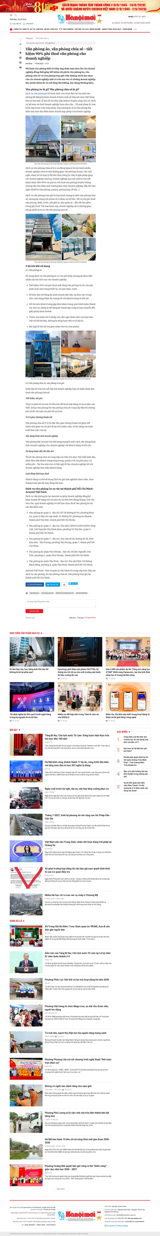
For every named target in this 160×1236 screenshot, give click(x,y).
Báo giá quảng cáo (135, 1218)
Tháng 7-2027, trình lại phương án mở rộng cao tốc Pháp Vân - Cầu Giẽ (78, 817)
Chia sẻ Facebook (35, 584)
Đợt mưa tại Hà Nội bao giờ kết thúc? (135, 749)
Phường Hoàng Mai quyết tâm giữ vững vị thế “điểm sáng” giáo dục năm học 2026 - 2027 (76, 1168)
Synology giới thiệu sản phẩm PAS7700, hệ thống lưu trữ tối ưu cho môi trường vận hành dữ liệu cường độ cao (79, 672)
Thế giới (77, 29)
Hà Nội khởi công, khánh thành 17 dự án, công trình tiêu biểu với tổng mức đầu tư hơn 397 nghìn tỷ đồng (77, 764)
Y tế (60, 29)
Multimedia (68, 29)
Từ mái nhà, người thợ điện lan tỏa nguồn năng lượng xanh (75, 1033)
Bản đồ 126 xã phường (123, 23)
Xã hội (46, 29)
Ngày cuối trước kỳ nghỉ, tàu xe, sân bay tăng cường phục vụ (77, 788)
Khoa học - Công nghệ (122, 29)
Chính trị (17, 29)
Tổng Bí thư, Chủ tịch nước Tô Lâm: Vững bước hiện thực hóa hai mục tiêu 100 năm (77, 737)
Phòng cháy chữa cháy (54, 899)
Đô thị (32, 29)
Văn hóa (39, 29)
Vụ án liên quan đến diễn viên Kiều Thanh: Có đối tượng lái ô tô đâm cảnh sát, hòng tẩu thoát (136, 787)
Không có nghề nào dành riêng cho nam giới (68, 1086)
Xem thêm (61, 1189)
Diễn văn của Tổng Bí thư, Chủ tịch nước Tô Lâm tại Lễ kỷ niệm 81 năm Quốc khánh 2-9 (78, 955)
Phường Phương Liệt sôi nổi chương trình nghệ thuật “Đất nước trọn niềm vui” (78, 1061)
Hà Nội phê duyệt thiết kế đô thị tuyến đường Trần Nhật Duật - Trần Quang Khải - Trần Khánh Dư (136, 761)
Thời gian (80, 618)
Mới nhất (30, 24)
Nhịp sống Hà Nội (143, 23)
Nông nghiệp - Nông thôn (101, 29)
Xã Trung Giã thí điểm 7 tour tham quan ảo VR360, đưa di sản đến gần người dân (77, 928)
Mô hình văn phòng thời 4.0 (64, 593)
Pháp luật (49, 875)
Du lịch (85, 29)
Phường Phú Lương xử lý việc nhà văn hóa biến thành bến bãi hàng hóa (77, 1114)
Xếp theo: (72, 618)
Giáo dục (54, 29)
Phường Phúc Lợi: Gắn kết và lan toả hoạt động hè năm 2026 (77, 979)
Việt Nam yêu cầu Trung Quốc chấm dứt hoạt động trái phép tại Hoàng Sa (78, 844)
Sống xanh (49, 1036)
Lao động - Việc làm (53, 1090)
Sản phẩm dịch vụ (42, 38)
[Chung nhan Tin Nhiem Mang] (116, 1226)
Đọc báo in (16, 24)
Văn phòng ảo (34, 593)
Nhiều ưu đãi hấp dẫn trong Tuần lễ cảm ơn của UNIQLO (78, 715)
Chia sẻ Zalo (53, 584)
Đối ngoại (48, 849)
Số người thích (90, 618)
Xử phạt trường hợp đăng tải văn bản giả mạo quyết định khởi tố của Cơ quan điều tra (77, 870)
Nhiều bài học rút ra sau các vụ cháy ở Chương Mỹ (71, 895)
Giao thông (49, 792)
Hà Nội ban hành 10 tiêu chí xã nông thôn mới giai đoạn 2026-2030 (77, 1141)
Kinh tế (26, 29)
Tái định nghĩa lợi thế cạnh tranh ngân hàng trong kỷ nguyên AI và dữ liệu (30, 715)
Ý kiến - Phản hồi (51, 1120)
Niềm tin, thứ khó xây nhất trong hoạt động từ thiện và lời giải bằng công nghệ (128, 715)
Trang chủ (29, 38)
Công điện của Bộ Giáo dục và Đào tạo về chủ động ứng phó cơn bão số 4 (136, 739)
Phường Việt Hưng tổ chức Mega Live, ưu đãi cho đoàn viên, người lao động (77, 1008)
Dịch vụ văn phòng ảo (37, 93)
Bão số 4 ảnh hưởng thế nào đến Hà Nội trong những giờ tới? (136, 774)
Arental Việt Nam (81, 593)
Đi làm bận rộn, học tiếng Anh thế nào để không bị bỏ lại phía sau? (29, 670)
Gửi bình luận (34, 611)
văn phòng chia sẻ (47, 593)
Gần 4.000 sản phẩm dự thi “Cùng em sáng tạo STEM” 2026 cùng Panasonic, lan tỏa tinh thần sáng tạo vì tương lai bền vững (128, 672)
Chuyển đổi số (51, 1013)
